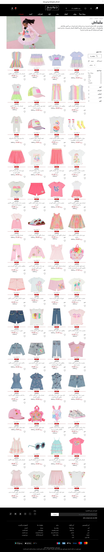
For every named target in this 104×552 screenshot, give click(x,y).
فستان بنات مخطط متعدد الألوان (16, 74)
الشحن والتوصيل (55, 530)
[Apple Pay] (69, 543)
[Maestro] (80, 543)
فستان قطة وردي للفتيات (16, 235)
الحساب (26, 528)
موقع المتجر (40, 530)
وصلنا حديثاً (71, 528)
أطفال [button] (66, 14)
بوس (88, 530)
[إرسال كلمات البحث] (66, 8)
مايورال (87, 535)
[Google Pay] (35, 543)
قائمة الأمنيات (25, 530)
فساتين (72, 532)
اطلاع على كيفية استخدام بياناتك (90, 517)
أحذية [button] (30, 14)
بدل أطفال (72, 530)
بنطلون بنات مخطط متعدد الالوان (56, 106)
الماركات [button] (40, 14)
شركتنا (41, 528)
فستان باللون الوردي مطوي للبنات (56, 235)
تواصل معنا (56, 528)
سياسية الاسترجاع (54, 532)
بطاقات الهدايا (55, 535)
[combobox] (74, 8)
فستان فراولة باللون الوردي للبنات (56, 266)
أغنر (88, 528)
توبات (73, 535)
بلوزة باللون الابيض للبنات (36, 330)
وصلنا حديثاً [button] (82, 14)
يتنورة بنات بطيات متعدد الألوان (37, 74)
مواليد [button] (75, 14)
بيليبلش (91, 18)
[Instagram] (25, 514)
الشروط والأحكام (39, 535)
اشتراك (55, 514)
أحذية (73, 537)
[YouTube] (15, 514)
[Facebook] (35, 514)
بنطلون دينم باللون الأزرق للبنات (56, 330)
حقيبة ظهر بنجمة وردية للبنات (36, 427)
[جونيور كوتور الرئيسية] (52, 8)
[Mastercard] (86, 543)
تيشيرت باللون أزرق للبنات (36, 298)
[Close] (102, 1)
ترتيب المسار (25, 532)
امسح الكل (99, 61)
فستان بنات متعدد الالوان (16, 106)
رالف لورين (87, 537)
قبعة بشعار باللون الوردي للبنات (16, 427)
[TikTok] (10, 514)
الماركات (96, 18)
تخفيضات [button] (21, 14)
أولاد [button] (49, 14)
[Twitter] (30, 514)
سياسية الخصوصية (39, 532)
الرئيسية (101, 18)
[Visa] (75, 543)
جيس (88, 532)
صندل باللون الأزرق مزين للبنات (36, 235)
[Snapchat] (20, 514)
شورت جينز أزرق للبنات (16, 330)
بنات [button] (57, 14)
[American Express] (63, 543)
